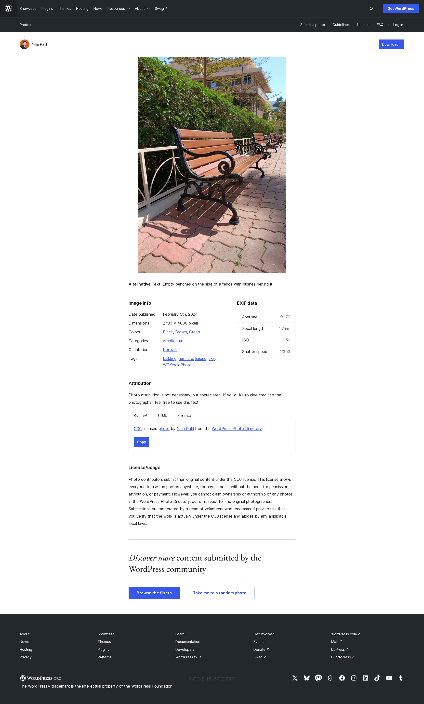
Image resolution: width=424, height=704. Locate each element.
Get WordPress (400, 8)
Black (168, 331)
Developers (185, 649)
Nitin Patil (39, 44)
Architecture (174, 340)
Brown (181, 331)
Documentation (187, 641)
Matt (337, 641)
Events (259, 641)
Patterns (104, 657)
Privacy (26, 657)
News (24, 641)
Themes (104, 641)
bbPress (340, 649)
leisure (200, 358)
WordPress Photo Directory (237, 428)
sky (212, 358)
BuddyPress (343, 657)
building (169, 358)
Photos (25, 25)
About (24, 634)
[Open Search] (371, 8)
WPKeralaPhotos (178, 364)
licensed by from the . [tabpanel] (198, 428)
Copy (141, 442)
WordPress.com (346, 634)
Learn (180, 634)
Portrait (170, 349)
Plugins (103, 649)
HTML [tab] (162, 415)
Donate (261, 649)
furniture (186, 358)
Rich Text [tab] (140, 415)
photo (164, 428)
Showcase (106, 634)
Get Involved (264, 634)
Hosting (26, 649)
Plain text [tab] (184, 415)
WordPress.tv (188, 657)
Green (194, 331)
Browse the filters (154, 592)
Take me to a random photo (219, 592)
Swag (260, 657)
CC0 (138, 428)
